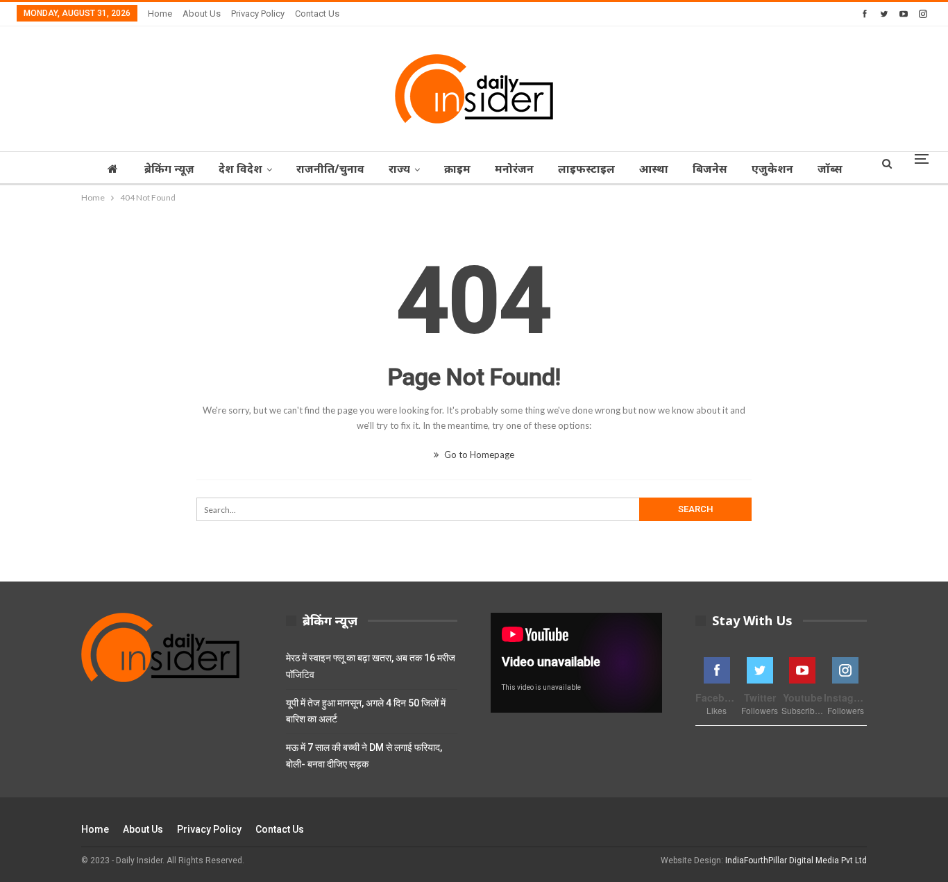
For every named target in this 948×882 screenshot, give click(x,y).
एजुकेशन (772, 168)
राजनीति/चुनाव (330, 168)
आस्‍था (653, 168)
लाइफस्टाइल (586, 168)
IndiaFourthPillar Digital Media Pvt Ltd (796, 860)
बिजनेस (710, 168)
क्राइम (457, 168)
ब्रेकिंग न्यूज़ (169, 168)
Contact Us (317, 13)
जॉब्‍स (830, 168)
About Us (202, 13)
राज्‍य (399, 168)
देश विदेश (240, 168)
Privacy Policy (258, 13)
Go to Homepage (478, 454)
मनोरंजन (514, 168)
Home (160, 13)
